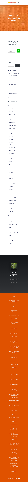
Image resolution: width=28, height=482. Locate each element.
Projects (10, 238)
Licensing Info (14, 357)
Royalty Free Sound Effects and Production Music (14, 396)
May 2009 (11, 209)
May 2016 (11, 134)
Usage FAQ (14, 440)
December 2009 (12, 198)
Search (9, 63)
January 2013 (11, 153)
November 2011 (12, 170)
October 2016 (12, 128)
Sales (10, 246)
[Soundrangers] (12, 2)
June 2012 (11, 162)
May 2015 (11, 137)
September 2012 (12, 156)
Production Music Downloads (14, 375)
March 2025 (11, 109)
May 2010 (11, 192)
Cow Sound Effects (13, 89)
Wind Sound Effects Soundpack (14, 471)
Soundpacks (14, 425)
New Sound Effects (13, 224)
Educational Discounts (14, 311)
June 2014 (11, 139)
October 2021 (12, 114)
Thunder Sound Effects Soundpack (14, 429)
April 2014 (11, 145)
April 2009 (11, 212)
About (14, 297)
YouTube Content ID (14, 475)
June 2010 (11, 189)
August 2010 (11, 187)
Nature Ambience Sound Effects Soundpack (14, 366)
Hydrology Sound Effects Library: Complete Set (14, 341)
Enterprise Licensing (14, 315)
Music (10, 219)
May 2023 (11, 112)
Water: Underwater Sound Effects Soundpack (14, 459)
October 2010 (12, 184)
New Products (12, 222)
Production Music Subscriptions (14, 380)
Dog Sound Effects (13, 85)
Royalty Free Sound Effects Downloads (14, 401)
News (10, 227)
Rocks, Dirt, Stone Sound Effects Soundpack (14, 390)
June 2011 (11, 173)
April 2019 (11, 120)
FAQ (16, 319)
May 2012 (11, 164)
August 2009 (11, 203)
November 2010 (12, 181)
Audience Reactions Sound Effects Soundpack (14, 302)
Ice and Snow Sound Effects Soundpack (14, 347)
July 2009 (11, 206)
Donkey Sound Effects (14, 80)
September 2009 (12, 200)
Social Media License (14, 418)
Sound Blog (14, 421)
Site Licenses (14, 411)
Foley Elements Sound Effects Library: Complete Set (14, 324)
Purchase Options (14, 384)
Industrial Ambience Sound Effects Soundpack (14, 353)
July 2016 (10, 131)
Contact (14, 307)
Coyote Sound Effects (13, 94)
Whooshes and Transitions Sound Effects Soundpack (14, 465)
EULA (12, 319)
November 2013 (12, 148)
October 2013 (12, 150)
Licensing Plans (14, 361)
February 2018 (12, 123)
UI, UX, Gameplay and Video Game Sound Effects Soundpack (14, 435)
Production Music (12, 230)
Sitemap (14, 414)
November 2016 (12, 125)
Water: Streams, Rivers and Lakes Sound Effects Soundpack (14, 452)
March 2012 (11, 167)
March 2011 (11, 178)
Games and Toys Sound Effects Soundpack (14, 335)
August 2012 (11, 159)
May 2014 (11, 142)
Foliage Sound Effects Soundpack (14, 329)
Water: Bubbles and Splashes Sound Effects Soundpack (14, 445)
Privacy (14, 371)
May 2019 (11, 117)
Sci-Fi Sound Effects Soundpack (14, 406)
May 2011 (10, 175)
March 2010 (11, 195)
